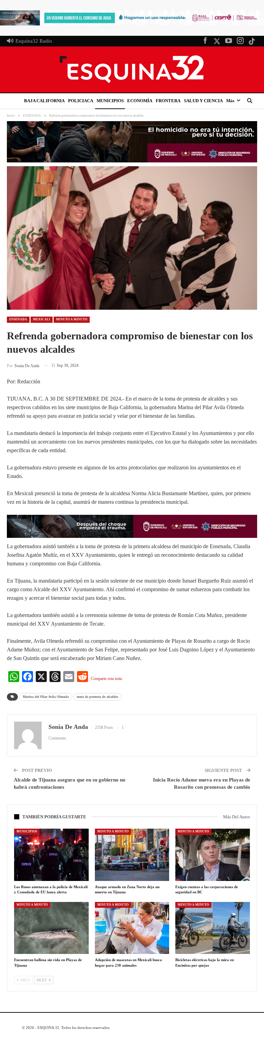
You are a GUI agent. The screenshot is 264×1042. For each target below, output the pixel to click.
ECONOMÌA (139, 100)
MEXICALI (41, 319)
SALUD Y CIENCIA (203, 100)
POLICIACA (80, 100)
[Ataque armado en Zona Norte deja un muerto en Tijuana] (132, 855)
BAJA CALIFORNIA (44, 100)
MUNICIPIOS (110, 100)
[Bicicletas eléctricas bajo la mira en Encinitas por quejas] (212, 928)
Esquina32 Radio (33, 41)
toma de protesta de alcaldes (97, 697)
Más (230, 100)
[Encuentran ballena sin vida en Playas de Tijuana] (51, 928)
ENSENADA (18, 319)
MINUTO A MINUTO (71, 319)
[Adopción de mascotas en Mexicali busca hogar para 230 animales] (132, 928)
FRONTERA (168, 100)
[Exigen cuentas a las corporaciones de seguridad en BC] (212, 855)
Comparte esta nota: (107, 678)
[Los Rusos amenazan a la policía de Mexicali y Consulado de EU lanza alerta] (51, 855)
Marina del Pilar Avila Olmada (46, 697)
